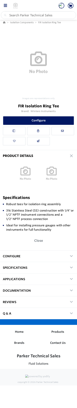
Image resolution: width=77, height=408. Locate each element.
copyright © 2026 (38, 382)
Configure (39, 120)
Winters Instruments (43, 111)
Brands (19, 343)
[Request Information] (62, 131)
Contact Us (58, 343)
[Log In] (61, 5)
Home (19, 331)
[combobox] (38, 15)
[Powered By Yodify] (38, 376)
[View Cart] (70, 5)
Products (57, 331)
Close (38, 240)
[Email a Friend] (38, 141)
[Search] (4, 15)
